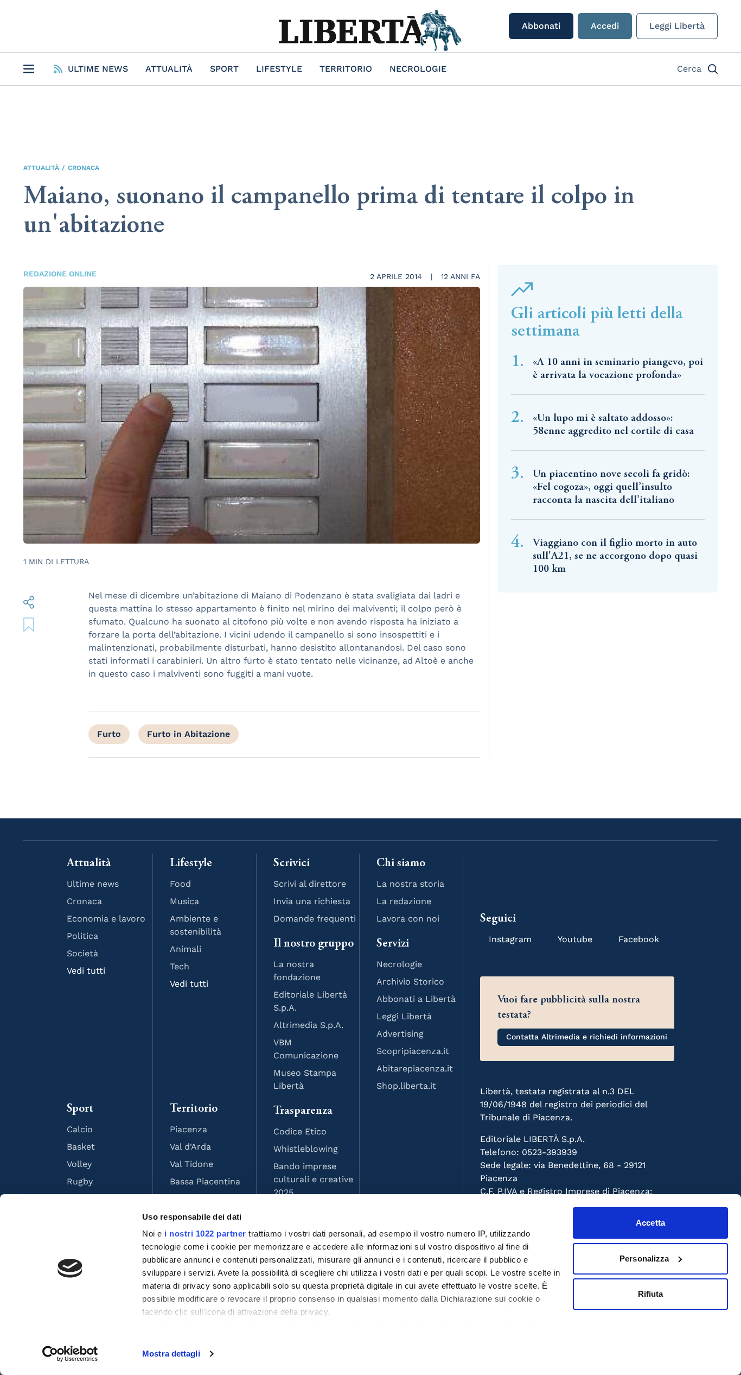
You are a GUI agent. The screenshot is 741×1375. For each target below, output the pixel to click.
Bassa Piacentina (205, 1181)
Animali (185, 949)
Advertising (400, 1034)
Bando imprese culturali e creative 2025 (313, 1179)
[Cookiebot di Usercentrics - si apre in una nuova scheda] (70, 1354)
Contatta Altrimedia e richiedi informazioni (586, 1036)
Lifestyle (279, 69)
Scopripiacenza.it (412, 1051)
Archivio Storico (410, 981)
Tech (179, 966)
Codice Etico (300, 1131)
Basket (81, 1146)
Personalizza (644, 1258)
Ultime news (93, 884)
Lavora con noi (407, 918)
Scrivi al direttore (309, 884)
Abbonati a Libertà (416, 999)
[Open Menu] (28, 69)
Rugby (80, 1181)
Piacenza (188, 1129)
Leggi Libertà (677, 26)
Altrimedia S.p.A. (308, 1025)
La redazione (403, 901)
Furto (109, 734)
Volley (79, 1164)
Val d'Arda (190, 1146)
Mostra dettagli (171, 1353)
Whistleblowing (305, 1149)
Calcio (80, 1129)
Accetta (650, 1222)
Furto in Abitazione (188, 734)
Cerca (689, 69)
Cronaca (83, 168)
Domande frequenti (314, 918)
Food (180, 884)
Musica (184, 901)
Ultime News (98, 69)
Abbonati (541, 26)
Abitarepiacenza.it (414, 1068)
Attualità (169, 69)
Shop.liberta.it (406, 1086)
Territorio (346, 69)
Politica (82, 936)
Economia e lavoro (106, 918)
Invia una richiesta (311, 901)
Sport (224, 69)
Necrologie (417, 69)
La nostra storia (410, 884)
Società (82, 953)
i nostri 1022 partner (205, 1233)
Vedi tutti (86, 971)
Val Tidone (191, 1164)
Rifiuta (650, 1293)
